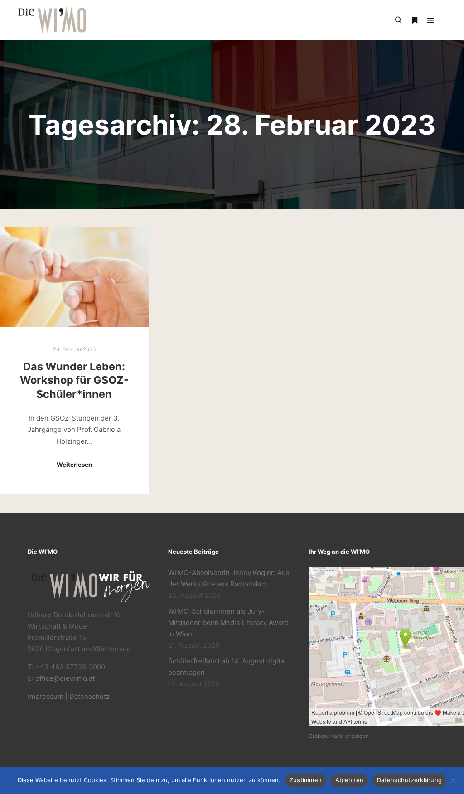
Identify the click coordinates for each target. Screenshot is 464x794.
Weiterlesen (74, 464)
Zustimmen (306, 780)
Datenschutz (89, 696)
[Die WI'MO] (52, 20)
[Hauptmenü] (431, 20)
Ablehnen (349, 780)
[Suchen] (398, 20)
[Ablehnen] (452, 780)
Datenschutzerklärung (409, 780)
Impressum (45, 696)
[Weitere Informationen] (414, 20)
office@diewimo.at (65, 678)
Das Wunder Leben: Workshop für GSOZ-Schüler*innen (74, 380)
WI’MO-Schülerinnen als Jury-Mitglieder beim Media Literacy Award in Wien (228, 622)
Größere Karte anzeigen (339, 735)
